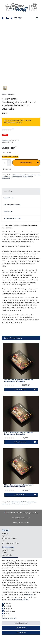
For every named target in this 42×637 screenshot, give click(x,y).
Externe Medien (10, 611)
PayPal (7, 613)
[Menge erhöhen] (9, 161)
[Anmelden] (3, 18)
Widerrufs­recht (7, 555)
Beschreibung (8, 191)
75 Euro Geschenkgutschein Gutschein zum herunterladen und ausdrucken (18, 433)
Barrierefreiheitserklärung (10, 543)
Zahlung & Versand (8, 550)
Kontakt (4, 552)
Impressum (5, 536)
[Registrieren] (7, 18)
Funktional (8, 616)
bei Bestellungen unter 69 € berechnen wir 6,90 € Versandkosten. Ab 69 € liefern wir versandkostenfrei (19, 503)
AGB (3, 541)
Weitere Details (9, 198)
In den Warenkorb (26, 163)
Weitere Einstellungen (9, 618)
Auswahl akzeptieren (21, 623)
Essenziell (8, 604)
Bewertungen (8, 211)
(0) (13, 129)
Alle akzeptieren (21, 628)
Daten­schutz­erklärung (9, 538)
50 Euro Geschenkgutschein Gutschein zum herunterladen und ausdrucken (18, 486)
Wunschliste (7, 169)
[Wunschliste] (15, 18)
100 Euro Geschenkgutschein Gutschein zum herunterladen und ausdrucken (18, 381)
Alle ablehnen (21, 633)
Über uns (5, 533)
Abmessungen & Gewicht (12, 205)
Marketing (8, 609)
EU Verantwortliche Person (12, 218)
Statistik (8, 606)
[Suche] (11, 18)
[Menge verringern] (9, 164)
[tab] (21, 191)
